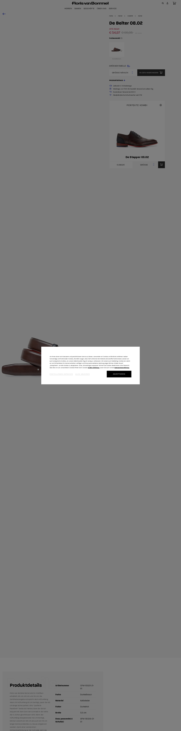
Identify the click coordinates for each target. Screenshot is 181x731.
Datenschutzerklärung (122, 368)
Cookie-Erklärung (93, 368)
